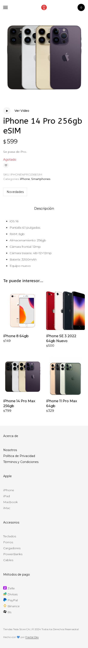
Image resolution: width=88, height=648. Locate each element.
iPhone (25, 179)
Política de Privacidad (19, 456)
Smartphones (40, 179)
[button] (6, 165)
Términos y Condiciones (20, 462)
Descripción (44, 209)
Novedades (15, 192)
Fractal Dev (32, 637)
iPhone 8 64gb (16, 336)
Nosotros (10, 450)
